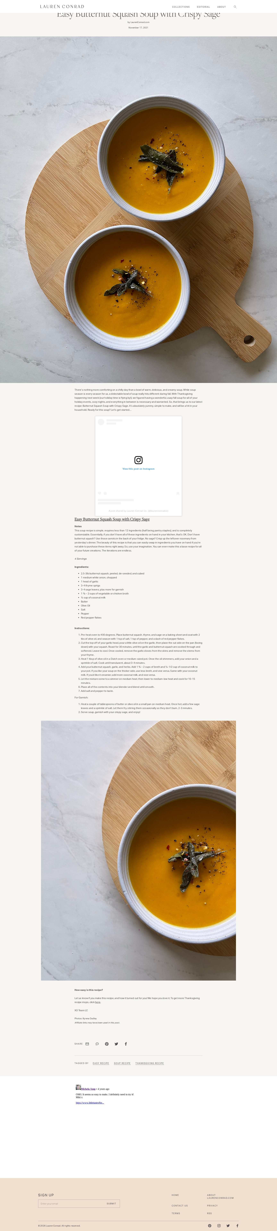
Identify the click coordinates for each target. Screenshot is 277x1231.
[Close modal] (200, 578)
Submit (169, 635)
